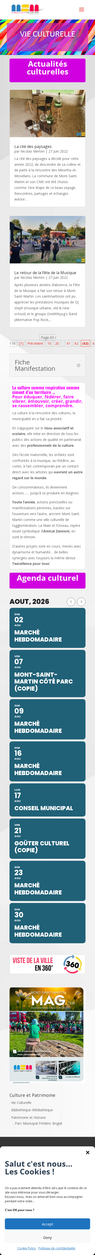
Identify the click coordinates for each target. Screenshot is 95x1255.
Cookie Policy (26, 1248)
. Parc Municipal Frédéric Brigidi (37, 1123)
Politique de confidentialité (56, 1248)
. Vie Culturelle (20, 1102)
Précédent (35, 343)
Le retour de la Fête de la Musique (45, 272)
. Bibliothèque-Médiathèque (31, 1110)
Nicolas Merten (32, 151)
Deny (47, 1237)
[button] (87, 1152)
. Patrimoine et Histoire (28, 1117)
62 (76, 343)
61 (69, 343)
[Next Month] (81, 602)
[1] (21, 343)
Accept (47, 1224)
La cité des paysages (33, 146)
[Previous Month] (71, 602)
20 (57, 343)
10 (49, 343)
